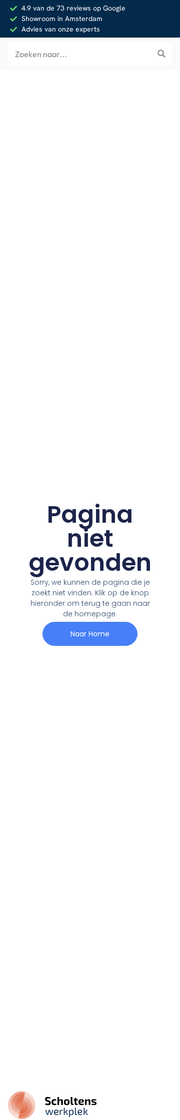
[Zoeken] (161, 54)
